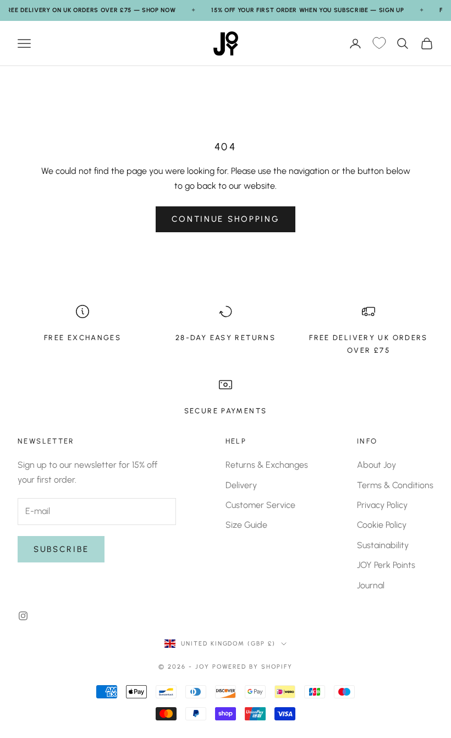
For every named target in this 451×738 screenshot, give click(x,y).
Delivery (241, 485)
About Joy (376, 465)
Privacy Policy (382, 505)
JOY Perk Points (386, 565)
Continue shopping (226, 219)
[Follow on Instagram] (23, 615)
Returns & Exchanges (267, 465)
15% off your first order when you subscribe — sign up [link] (307, 10)
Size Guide (246, 525)
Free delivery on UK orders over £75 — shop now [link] (89, 10)
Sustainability (383, 545)
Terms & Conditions (395, 485)
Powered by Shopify (252, 666)
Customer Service (260, 505)
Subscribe (61, 549)
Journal (370, 585)
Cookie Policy (381, 525)
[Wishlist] (379, 43)
